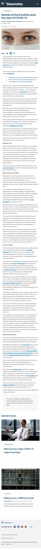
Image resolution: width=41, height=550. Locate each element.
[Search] (37, 4)
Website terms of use (7, 538)
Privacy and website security (9, 535)
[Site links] (12, 522)
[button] (2, 4)
